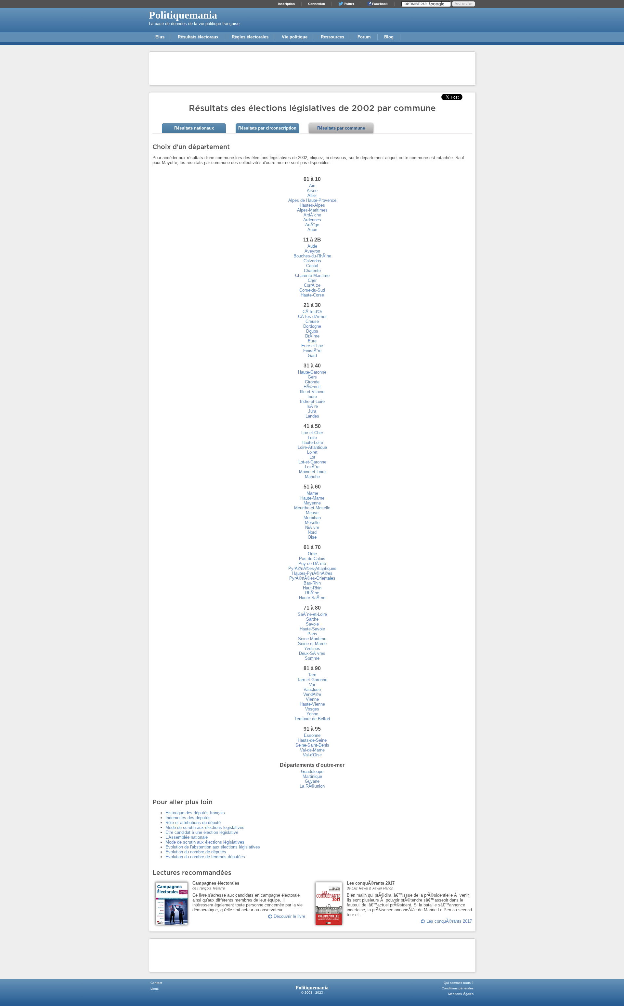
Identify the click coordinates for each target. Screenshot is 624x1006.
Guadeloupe (312, 771)
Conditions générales (458, 988)
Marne (312, 493)
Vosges (312, 709)
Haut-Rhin (312, 588)
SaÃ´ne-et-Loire (312, 614)
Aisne (312, 190)
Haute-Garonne (312, 372)
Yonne (312, 713)
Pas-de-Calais (312, 558)
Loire (312, 437)
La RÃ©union (312, 786)
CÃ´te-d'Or (312, 311)
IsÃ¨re (312, 406)
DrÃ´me (312, 336)
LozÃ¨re (312, 466)
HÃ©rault (312, 386)
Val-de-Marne (312, 750)
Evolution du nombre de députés (195, 851)
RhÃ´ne (312, 592)
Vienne (312, 699)
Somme (312, 658)
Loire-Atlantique (312, 447)
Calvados (312, 260)
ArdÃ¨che (312, 215)
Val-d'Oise (312, 754)
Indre (312, 396)
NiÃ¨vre (312, 527)
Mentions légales (461, 994)
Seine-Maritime (312, 638)
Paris (312, 633)
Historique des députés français (195, 812)
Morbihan (312, 517)
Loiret (312, 452)
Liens (154, 988)
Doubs (312, 331)
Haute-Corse (312, 295)
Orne (312, 553)
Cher (312, 280)
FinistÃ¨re (312, 350)
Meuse (312, 512)
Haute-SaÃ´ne (312, 597)
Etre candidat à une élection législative (201, 832)
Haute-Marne (312, 498)
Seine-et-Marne (312, 643)
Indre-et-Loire (312, 401)
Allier (312, 195)
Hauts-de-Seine (312, 740)
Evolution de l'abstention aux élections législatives (212, 847)
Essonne (312, 735)
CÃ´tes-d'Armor (312, 316)
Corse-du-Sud (312, 290)
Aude (312, 246)
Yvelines (312, 648)
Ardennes (312, 219)
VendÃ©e (312, 694)
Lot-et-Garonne (312, 462)
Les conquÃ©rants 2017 (449, 921)
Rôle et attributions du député (193, 822)
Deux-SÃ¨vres (312, 653)
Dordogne (312, 326)
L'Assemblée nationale (186, 837)
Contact (156, 983)
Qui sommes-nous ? (459, 983)
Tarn (312, 674)
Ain (312, 185)
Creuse (312, 321)
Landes (312, 416)
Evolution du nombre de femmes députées (205, 856)
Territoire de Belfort (312, 718)
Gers (312, 377)
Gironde (312, 381)
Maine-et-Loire (312, 471)
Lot (312, 457)
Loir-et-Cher (312, 432)
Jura (312, 411)
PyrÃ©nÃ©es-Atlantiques (312, 568)
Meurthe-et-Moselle (312, 507)
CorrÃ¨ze (312, 285)
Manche (312, 476)
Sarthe (312, 619)
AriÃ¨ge (312, 224)
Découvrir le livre (289, 916)
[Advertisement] (312, 68)
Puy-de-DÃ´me (312, 563)
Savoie (312, 624)
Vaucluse (312, 689)
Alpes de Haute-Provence (312, 200)
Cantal (312, 265)
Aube (312, 229)
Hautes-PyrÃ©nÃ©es (312, 573)
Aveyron (312, 251)
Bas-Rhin (312, 583)
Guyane (312, 781)
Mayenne (312, 503)
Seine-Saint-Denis (312, 745)
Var (312, 684)
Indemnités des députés (188, 817)
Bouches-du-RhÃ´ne (312, 256)
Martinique (312, 776)
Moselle (312, 522)
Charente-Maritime (312, 275)
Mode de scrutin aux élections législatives (204, 827)
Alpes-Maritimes (312, 210)
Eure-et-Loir (312, 345)
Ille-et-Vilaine (312, 391)
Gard (312, 355)
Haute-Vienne (312, 704)
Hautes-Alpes (312, 205)
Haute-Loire (312, 442)
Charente (312, 270)
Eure (312, 340)
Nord (312, 532)
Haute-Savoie (312, 629)
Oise (312, 537)
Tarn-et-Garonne (312, 679)
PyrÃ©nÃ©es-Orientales (312, 578)
